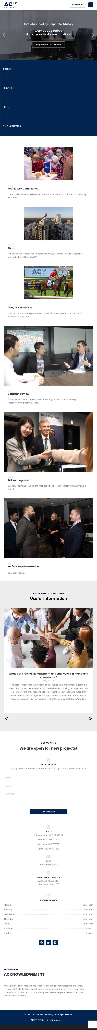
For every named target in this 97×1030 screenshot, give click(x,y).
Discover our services (48, 44)
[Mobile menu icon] (90, 4)
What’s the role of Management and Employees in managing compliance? (48, 675)
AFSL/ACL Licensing (20, 307)
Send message (48, 812)
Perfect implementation (23, 566)
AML (10, 248)
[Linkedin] (55, 942)
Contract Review (18, 394)
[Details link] (48, 638)
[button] (3, 34)
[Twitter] (48, 942)
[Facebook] (41, 942)
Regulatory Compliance (23, 188)
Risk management (19, 480)
